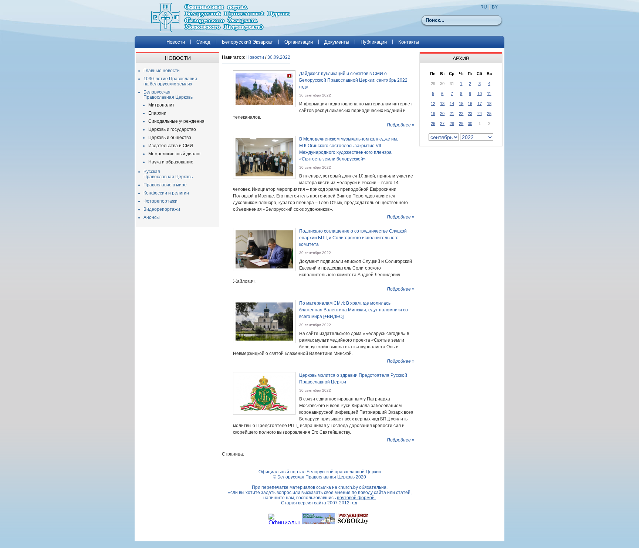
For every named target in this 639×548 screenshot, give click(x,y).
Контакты (408, 42)
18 (489, 103)
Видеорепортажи (161, 209)
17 (479, 103)
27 (442, 123)
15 (461, 103)
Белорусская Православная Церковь (168, 94)
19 (433, 113)
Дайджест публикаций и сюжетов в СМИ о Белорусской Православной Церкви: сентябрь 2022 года (353, 80)
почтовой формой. (356, 497)
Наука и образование (170, 162)
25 (489, 113)
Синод (203, 42)
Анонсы (151, 217)
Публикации (374, 42)
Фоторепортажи (160, 201)
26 (433, 123)
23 (470, 113)
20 (442, 113)
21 (452, 113)
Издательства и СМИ (170, 145)
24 (479, 113)
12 (433, 103)
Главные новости (161, 70)
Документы (336, 42)
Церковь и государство (172, 129)
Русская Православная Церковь (168, 174)
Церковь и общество (169, 137)
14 (452, 103)
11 (489, 93)
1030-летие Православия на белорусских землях (170, 81)
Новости (175, 42)
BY (495, 7)
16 (470, 103)
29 (461, 123)
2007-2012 (338, 502)
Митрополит (161, 105)
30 (470, 123)
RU (483, 7)
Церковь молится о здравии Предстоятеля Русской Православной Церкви (353, 379)
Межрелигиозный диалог (174, 153)
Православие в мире (165, 184)
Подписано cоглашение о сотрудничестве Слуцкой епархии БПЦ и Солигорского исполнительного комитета (353, 238)
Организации (298, 42)
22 (461, 113)
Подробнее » (401, 125)
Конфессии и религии (166, 193)
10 (479, 93)
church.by (348, 487)
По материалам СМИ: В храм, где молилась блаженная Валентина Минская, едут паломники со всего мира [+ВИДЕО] (353, 310)
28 (452, 123)
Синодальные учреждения (176, 121)
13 (442, 103)
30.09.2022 (278, 57)
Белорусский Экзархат (247, 42)
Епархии (157, 113)
